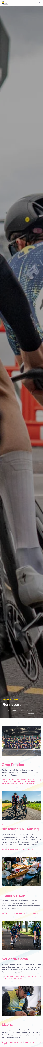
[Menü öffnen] (39, 3)
